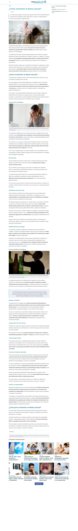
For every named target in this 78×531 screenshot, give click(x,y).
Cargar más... (39, 483)
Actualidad (11, 455)
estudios (15, 180)
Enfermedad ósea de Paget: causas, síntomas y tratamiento (16, 478)
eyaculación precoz (14, 242)
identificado (21, 396)
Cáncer (41, 455)
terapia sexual (40, 344)
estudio (47, 56)
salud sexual (34, 231)
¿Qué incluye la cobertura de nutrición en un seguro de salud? (31, 458)
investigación (14, 82)
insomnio (35, 185)
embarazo (20, 67)
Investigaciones (13, 303)
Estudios (11, 282)
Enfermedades (12, 475)
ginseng (24, 374)
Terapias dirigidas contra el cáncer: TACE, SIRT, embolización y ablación (46, 458)
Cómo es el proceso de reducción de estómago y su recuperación (62, 478)
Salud (10, 5)
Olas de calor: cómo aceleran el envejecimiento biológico (15, 458)
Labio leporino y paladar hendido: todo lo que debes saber (46, 478)
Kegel (19, 229)
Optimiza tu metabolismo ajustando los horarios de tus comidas (62, 458)
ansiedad (12, 133)
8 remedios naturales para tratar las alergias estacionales (31, 478)
